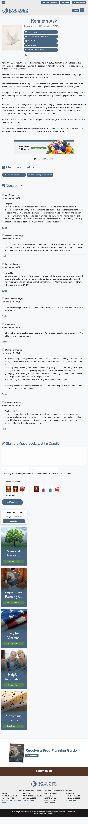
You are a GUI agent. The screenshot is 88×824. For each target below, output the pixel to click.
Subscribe (13, 521)
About (39, 791)
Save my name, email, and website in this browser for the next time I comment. (38, 473)
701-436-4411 (71, 800)
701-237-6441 (7, 800)
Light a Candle (32, 32)
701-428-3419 (28, 800)
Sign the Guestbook (34, 41)
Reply (4, 227)
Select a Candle (13, 481)
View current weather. (45, 159)
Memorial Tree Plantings (36, 49)
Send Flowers (32, 45)
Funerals (19, 791)
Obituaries (68, 791)
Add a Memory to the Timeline (38, 36)
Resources (58, 791)
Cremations (29, 791)
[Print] (26, 55)
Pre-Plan (48, 791)
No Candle (11, 495)
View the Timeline (13, 175)
